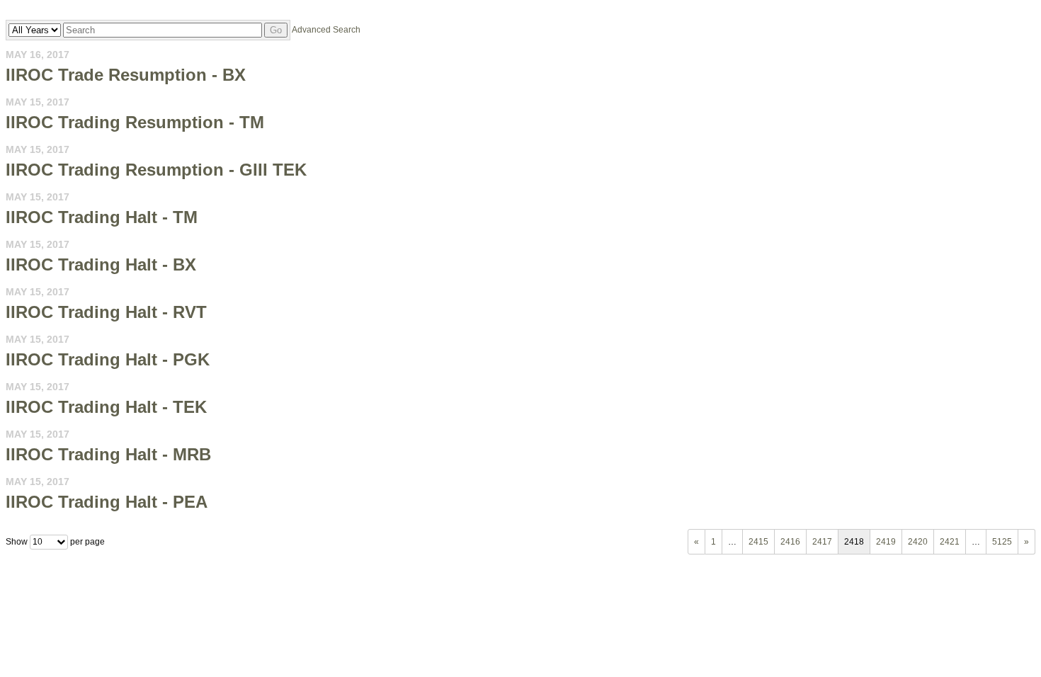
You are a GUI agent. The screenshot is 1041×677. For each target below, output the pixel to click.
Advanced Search (326, 30)
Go (276, 30)
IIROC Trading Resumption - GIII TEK (156, 169)
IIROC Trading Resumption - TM (135, 122)
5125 (1002, 542)
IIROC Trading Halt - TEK (106, 406)
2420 (918, 542)
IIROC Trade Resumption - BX (126, 74)
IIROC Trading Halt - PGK (108, 359)
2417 (822, 542)
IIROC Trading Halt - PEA (106, 501)
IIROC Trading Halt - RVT (106, 312)
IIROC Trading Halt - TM (102, 217)
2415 (758, 542)
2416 (790, 542)
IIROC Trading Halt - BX (101, 264)
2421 (950, 542)
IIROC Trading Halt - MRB (108, 454)
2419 (886, 542)
